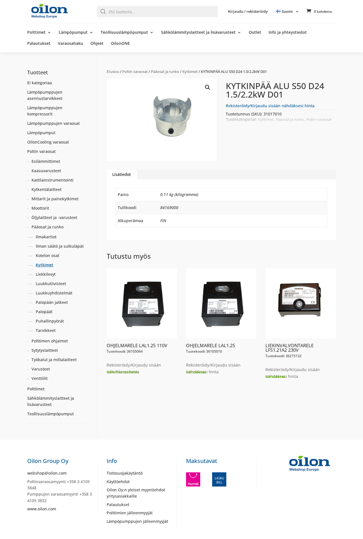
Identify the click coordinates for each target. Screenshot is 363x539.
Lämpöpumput (73, 32)
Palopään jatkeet (52, 302)
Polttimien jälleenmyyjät (130, 512)
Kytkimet (190, 71)
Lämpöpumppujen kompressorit (44, 111)
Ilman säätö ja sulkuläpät (60, 246)
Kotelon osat (47, 255)
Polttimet (36, 32)
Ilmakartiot (46, 236)
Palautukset (38, 43)
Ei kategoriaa (39, 82)
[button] (207, 87)
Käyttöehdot (118, 481)
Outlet (255, 32)
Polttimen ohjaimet (49, 341)
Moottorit (40, 208)
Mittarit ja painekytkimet (55, 198)
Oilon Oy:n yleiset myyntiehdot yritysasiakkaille (136, 493)
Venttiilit (39, 378)
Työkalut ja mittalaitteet (54, 359)
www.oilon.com (41, 508)
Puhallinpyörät (50, 321)
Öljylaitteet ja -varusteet (54, 217)
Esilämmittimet (45, 161)
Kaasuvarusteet (46, 170)
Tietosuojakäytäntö (125, 473)
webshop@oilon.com (47, 473)
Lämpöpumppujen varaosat (53, 123)
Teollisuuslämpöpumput (124, 32)
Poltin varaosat (135, 71)
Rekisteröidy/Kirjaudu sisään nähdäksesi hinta (270, 105)
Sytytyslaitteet (44, 350)
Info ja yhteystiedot (288, 32)
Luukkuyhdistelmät (54, 293)
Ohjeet (97, 43)
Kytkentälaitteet (46, 189)
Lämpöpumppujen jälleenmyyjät (137, 521)
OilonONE (120, 43)
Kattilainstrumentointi (52, 180)
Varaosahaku (70, 43)
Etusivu (113, 71)
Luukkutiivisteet (51, 283)
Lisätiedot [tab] (121, 174)
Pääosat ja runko (165, 71)
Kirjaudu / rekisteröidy (248, 11)
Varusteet (40, 369)
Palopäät (44, 311)
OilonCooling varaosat (48, 142)
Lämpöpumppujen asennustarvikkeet (44, 95)
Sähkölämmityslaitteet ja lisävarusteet (198, 32)
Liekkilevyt (46, 274)
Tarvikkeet (46, 330)
